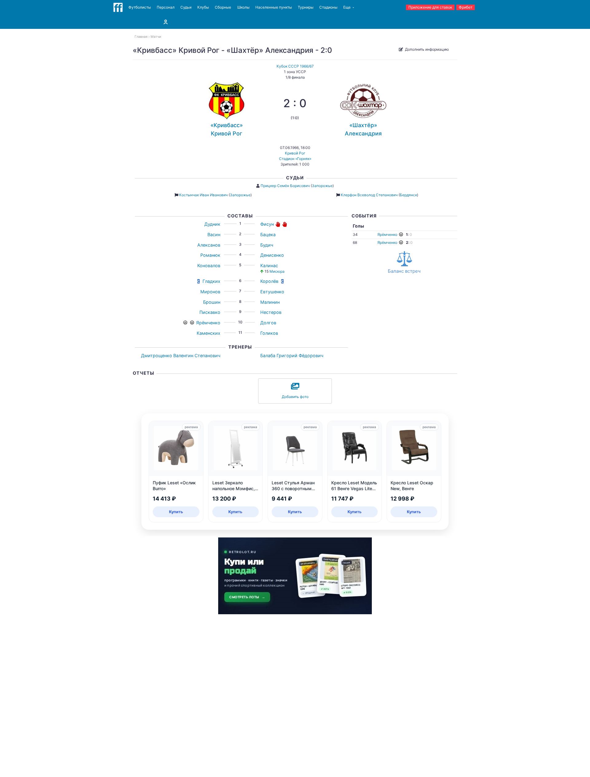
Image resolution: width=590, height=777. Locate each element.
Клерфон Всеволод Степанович (369, 195)
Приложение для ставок (430, 7)
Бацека (268, 234)
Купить (176, 511)
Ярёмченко (208, 322)
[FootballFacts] (118, 7)
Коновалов (208, 265)
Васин (213, 234)
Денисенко (272, 255)
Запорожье (322, 185)
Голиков (269, 333)
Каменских (208, 333)
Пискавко (209, 312)
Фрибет (465, 7)
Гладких (211, 281)
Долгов (268, 322)
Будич (266, 245)
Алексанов (208, 245)
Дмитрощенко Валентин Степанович (180, 355)
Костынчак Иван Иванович (203, 195)
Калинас (269, 265)
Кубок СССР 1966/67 (295, 66)
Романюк (210, 255)
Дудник (212, 224)
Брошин (211, 302)
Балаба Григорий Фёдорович (291, 355)
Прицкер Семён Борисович (285, 185)
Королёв (269, 281)
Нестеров (270, 312)
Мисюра (277, 271)
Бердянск (408, 195)
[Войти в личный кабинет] (165, 22)
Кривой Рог (295, 153)
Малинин (270, 302)
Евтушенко (272, 291)
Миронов (210, 291)
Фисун (267, 224)
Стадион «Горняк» (295, 158)
